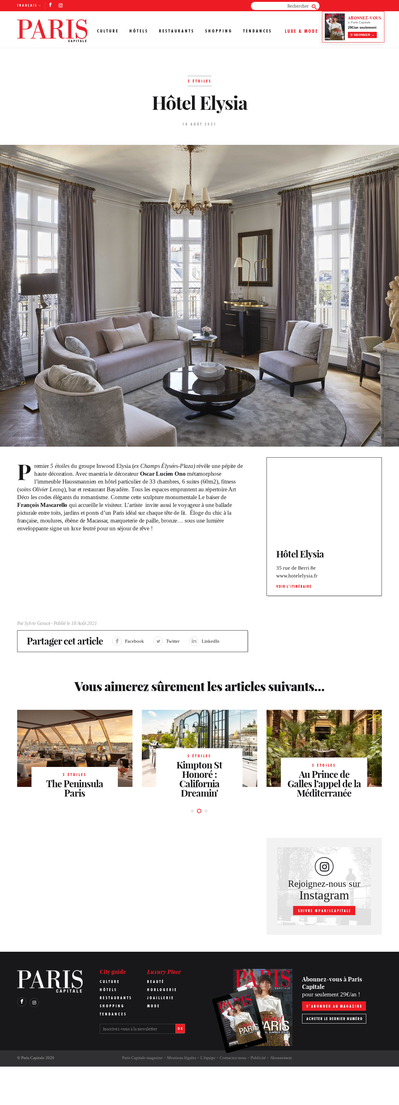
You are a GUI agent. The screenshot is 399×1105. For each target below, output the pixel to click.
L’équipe (207, 1057)
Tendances (257, 31)
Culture (108, 31)
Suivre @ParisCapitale (324, 910)
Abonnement (281, 1057)
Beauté (156, 981)
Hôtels (138, 31)
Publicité (258, 1057)
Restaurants (177, 31)
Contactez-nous (233, 1057)
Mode (153, 1006)
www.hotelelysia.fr (297, 576)
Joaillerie (160, 997)
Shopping (219, 31)
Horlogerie (162, 989)
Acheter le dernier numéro (334, 1018)
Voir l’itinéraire (294, 586)
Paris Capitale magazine (142, 1057)
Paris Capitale (33, 1057)
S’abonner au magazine (334, 1006)
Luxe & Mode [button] (301, 31)
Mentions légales (181, 1057)
